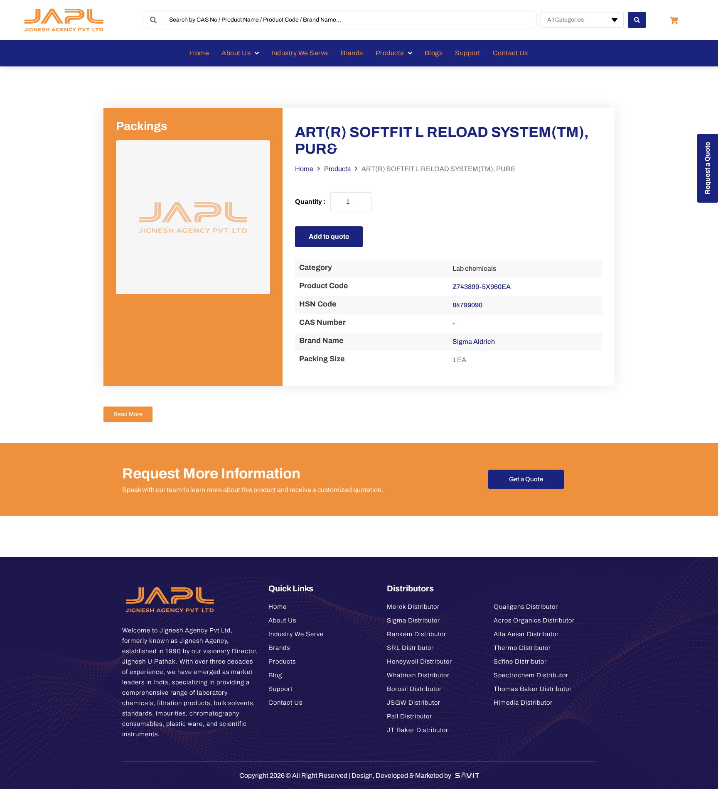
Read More (128, 414)
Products (337, 168)
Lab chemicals (474, 268)
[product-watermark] (193, 217)
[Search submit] (637, 20)
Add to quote (329, 236)
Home (304, 168)
